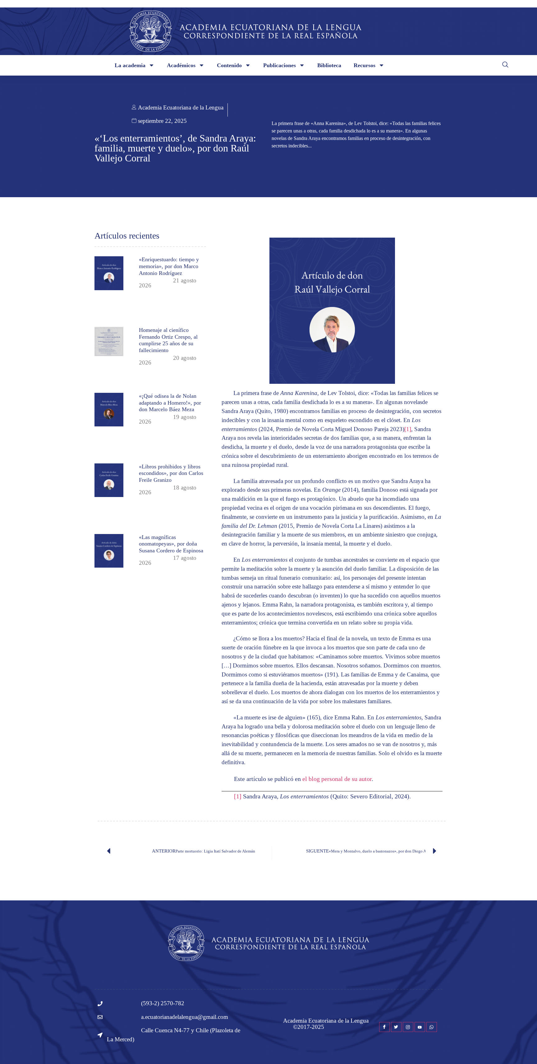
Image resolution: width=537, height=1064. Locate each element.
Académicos (181, 65)
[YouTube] (420, 1027)
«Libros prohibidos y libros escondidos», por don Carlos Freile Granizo (171, 473)
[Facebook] (384, 1027)
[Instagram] (408, 1027)
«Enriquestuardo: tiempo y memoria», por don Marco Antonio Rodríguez (169, 266)
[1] (407, 429)
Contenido (229, 65)
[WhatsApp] (431, 1027)
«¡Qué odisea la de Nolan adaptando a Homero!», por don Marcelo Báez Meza (170, 402)
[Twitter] (396, 1027)
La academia (130, 65)
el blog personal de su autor (337, 778)
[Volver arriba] (523, 1050)
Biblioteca (329, 65)
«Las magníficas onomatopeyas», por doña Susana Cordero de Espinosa (171, 544)
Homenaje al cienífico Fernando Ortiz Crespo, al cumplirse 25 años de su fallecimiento (168, 340)
